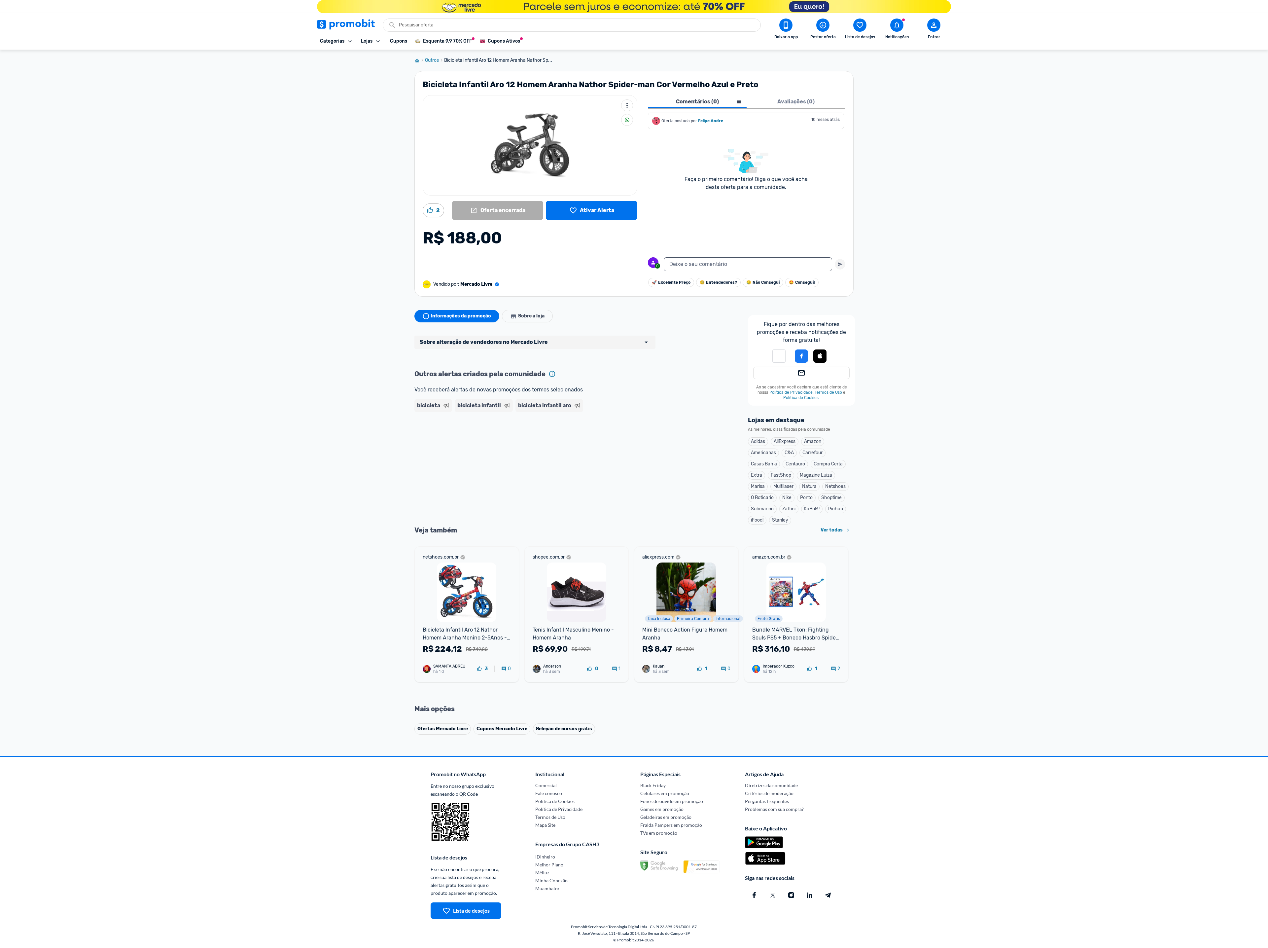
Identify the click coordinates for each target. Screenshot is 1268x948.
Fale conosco (548, 793)
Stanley (780, 520)
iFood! (757, 520)
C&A (789, 453)
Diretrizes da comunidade (771, 785)
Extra (756, 475)
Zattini (788, 509)
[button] (779, 356)
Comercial (546, 785)
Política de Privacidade (791, 392)
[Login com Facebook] (801, 356)
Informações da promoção (461, 316)
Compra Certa (828, 464)
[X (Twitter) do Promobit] (772, 895)
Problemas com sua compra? (774, 809)
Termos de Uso (828, 392)
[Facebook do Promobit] (754, 895)
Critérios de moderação (769, 793)
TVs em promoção (658, 833)
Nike (787, 497)
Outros (432, 60)
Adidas (758, 441)
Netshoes (835, 486)
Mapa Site (545, 825)
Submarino (762, 509)
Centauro (795, 464)
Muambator (547, 888)
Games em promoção (662, 809)
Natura (809, 486)
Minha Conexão (551, 880)
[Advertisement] (541, 440)
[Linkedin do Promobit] (809, 895)
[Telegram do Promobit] (828, 895)
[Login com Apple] (820, 356)
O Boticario (762, 497)
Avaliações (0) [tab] (796, 101)
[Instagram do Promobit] (791, 895)
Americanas (763, 453)
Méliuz (542, 872)
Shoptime (831, 497)
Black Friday (653, 785)
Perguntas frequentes (767, 801)
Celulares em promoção (664, 793)
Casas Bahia (764, 464)
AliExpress (784, 441)
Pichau (835, 509)
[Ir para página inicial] (419, 60)
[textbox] (748, 264)
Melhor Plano (549, 864)
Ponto (806, 497)
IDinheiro (545, 856)
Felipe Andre (710, 121)
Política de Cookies (801, 397)
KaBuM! (812, 509)
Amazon (812, 441)
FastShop (781, 475)
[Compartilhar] (627, 120)
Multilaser (783, 486)
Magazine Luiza (816, 475)
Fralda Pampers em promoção (671, 825)
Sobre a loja (531, 316)
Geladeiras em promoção (665, 817)
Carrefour (812, 453)
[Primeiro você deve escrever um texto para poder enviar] (840, 264)
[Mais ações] (627, 105)
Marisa (758, 486)
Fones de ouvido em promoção (671, 801)
